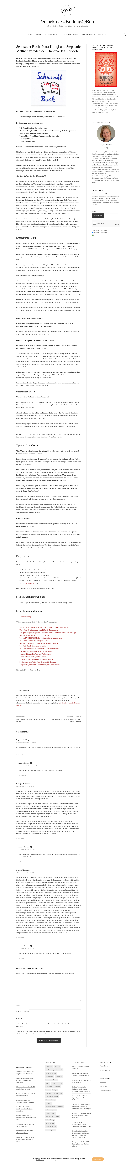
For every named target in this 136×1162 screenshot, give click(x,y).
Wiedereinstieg (50, 1123)
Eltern (55, 1080)
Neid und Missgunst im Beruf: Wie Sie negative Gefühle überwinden (25, 1080)
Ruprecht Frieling (22, 740)
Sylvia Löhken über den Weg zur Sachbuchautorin (36, 651)
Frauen (47, 1083)
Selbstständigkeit (50, 1113)
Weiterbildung (50, 1120)
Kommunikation (57, 1093)
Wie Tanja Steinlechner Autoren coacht (33, 646)
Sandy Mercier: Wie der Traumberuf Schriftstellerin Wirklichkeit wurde (44, 627)
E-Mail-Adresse (22, 1012)
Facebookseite (30, 583)
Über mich (40, 34)
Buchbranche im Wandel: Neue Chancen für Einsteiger (38, 662)
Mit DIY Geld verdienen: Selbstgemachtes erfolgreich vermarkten (24, 1109)
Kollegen (48, 1093)
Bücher (101, 34)
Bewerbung (59, 1076)
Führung (54, 1083)
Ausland (57, 1066)
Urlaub (57, 1116)
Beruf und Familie (51, 1073)
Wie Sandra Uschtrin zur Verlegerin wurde (34, 641)
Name (18, 1005)
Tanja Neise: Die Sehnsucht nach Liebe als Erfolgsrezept (39, 630)
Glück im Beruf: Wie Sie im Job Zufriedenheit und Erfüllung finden (25, 1139)
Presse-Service (104, 1066)
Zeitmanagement (50, 1130)
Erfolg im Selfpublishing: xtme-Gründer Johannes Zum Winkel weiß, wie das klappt (48, 633)
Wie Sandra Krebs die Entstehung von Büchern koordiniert (39, 643)
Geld (60, 1083)
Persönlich (49, 1103)
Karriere (48, 1090)
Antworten (21, 755)
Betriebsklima (49, 1076)
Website (19, 1018)
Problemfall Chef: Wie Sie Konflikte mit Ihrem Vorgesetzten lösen (26, 1117)
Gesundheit (49, 1086)
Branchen (48, 1080)
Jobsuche (57, 1086)
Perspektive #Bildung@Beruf (68, 21)
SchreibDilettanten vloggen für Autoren (33, 657)
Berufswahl (59, 1070)
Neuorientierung (71, 34)
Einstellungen (40, 1160)
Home (30, 34)
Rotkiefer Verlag (25, 617)
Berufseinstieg (54, 34)
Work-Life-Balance (51, 1126)
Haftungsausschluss (105, 1090)
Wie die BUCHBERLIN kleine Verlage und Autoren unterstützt (41, 638)
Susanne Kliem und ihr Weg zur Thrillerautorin (35, 654)
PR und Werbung (105, 1070)
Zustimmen (97, 1159)
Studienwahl (49, 1116)
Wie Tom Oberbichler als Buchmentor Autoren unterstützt (39, 649)
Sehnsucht (60, 1106)
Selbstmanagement (51, 1110)
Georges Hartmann (23, 870)
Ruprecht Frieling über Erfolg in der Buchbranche (36, 659)
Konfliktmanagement (52, 1096)
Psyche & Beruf (88, 34)
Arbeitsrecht (49, 1066)
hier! (107, 112)
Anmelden (98, 215)
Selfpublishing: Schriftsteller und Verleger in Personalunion (40, 665)
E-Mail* (94, 211)
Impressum (103, 1082)
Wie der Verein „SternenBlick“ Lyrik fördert (34, 635)
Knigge (54, 1090)
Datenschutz (103, 1086)
